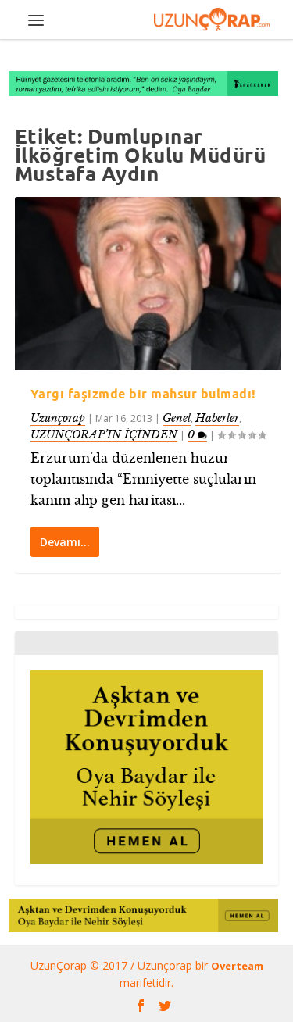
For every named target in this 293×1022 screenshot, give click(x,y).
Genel (177, 418)
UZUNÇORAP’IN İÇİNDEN (103, 434)
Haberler (217, 418)
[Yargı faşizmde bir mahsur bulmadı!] (148, 283)
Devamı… (65, 541)
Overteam (237, 966)
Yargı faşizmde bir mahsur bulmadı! (143, 394)
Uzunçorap (57, 418)
